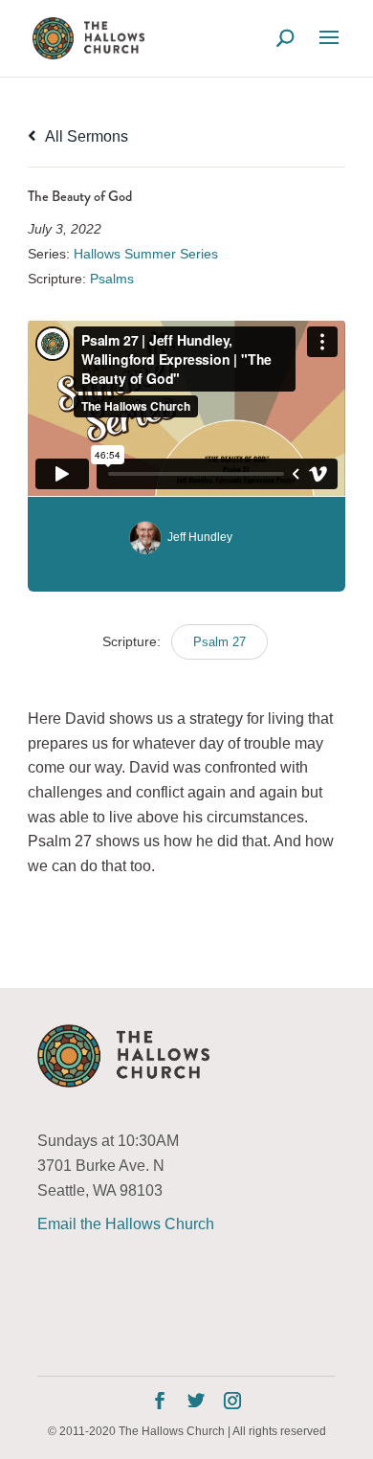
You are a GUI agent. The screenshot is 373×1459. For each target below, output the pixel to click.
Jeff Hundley (199, 537)
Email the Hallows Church (125, 1224)
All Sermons (85, 136)
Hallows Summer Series (146, 253)
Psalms (112, 278)
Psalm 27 (219, 642)
